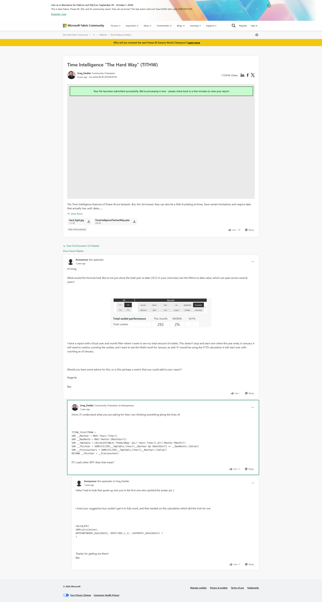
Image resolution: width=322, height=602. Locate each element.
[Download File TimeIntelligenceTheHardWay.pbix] (134, 221)
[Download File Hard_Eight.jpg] (89, 221)
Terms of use (237, 587)
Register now (58, 14)
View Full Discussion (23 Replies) (82, 245)
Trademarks (253, 587)
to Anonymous (126, 405)
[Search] (234, 26)
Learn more (193, 42)
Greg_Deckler (84, 73)
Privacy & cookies (219, 587)
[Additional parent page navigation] (94, 35)
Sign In (254, 25)
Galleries (103, 35)
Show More (77, 213)
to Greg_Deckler (121, 481)
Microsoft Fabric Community (75, 35)
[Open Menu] (256, 35)
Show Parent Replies (73, 250)
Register (243, 25)
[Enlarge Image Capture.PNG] (161, 312)
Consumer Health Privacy (106, 595)
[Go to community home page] (83, 25)
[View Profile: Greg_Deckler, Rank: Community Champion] (71, 75)
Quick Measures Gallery (121, 35)
